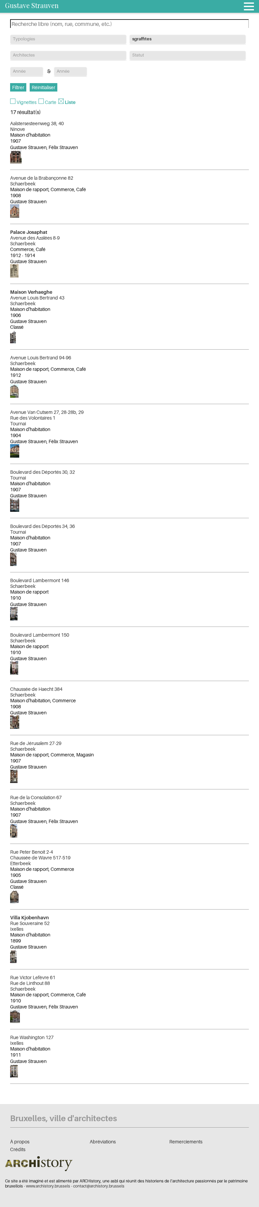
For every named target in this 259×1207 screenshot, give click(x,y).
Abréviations (103, 1141)
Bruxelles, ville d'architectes (63, 1118)
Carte (50, 102)
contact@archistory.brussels (98, 1185)
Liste (70, 102)
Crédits (17, 1149)
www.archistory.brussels (48, 1185)
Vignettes (26, 102)
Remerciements (185, 1141)
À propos (19, 1141)
